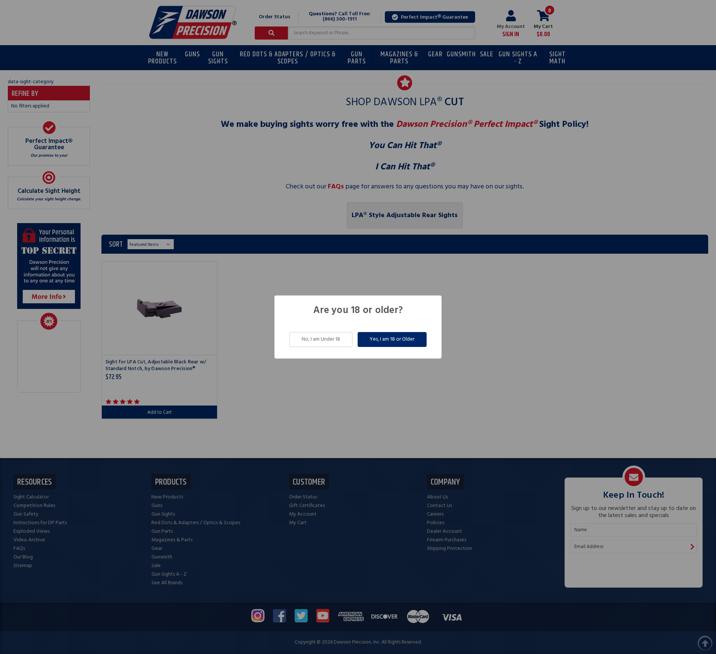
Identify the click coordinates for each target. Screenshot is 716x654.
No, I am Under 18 (321, 339)
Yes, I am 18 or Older (392, 339)
